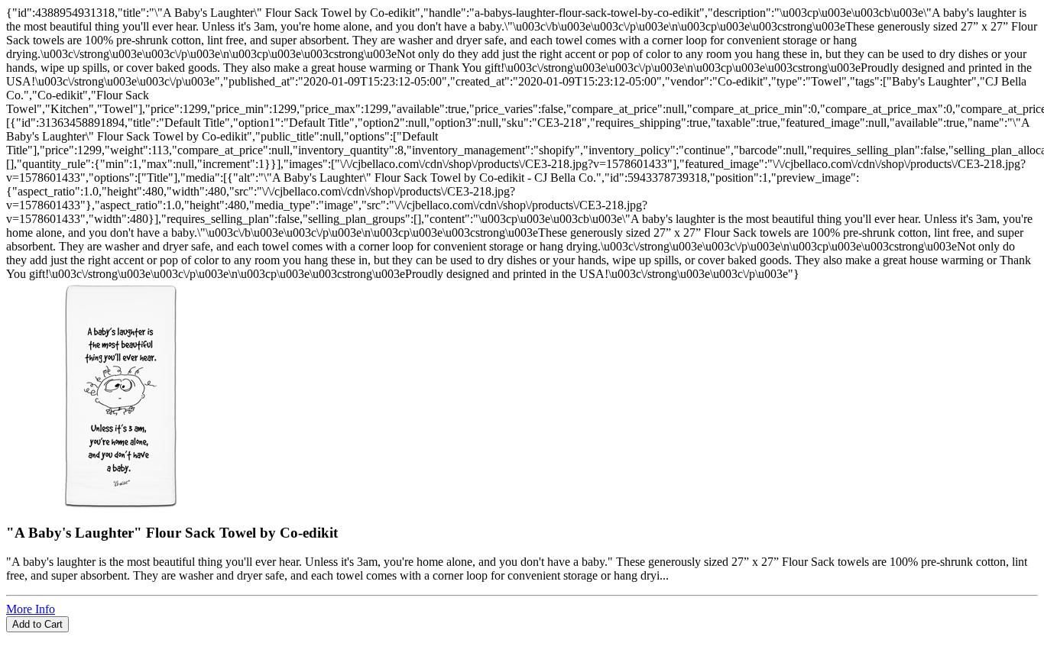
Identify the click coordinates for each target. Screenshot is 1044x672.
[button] (522, 639)
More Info (30, 609)
